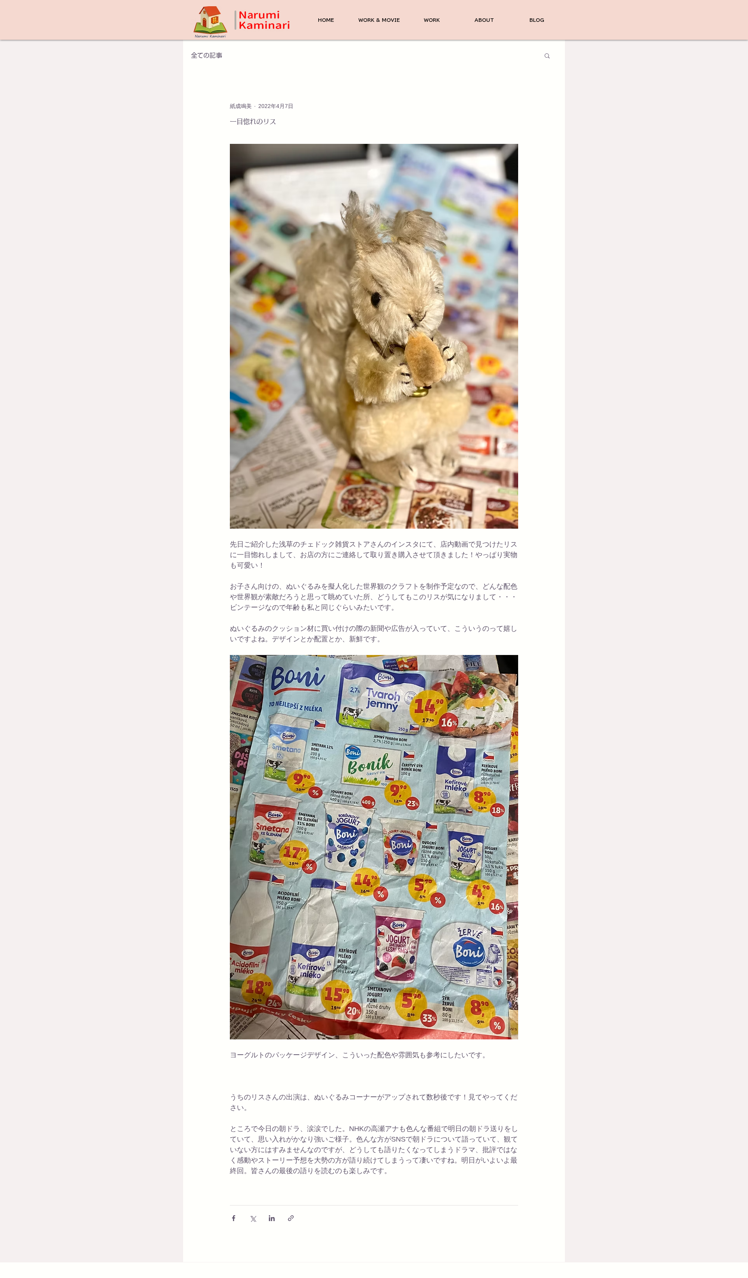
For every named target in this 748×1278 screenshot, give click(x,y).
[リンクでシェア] (291, 1218)
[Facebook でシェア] (233, 1218)
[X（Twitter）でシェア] (252, 1218)
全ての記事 (206, 55)
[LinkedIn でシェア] (271, 1218)
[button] (547, 55)
